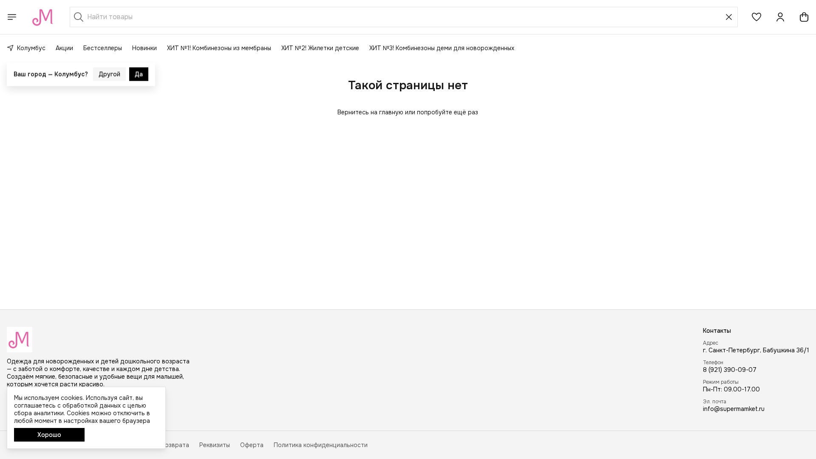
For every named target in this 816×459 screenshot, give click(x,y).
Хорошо (49, 435)
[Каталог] (12, 17)
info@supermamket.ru (734, 409)
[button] (756, 17)
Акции (64, 48)
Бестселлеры (102, 48)
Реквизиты (214, 445)
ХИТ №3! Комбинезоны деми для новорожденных (441, 48)
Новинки (144, 48)
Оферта (252, 445)
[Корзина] (804, 17)
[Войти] (780, 17)
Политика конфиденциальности (321, 445)
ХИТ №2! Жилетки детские (320, 48)
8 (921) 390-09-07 (729, 370)
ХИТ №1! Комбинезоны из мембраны (219, 48)
